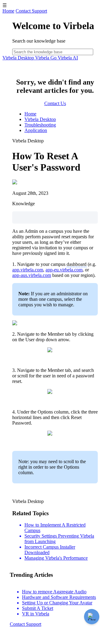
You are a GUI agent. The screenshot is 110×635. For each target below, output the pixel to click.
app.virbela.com (27, 269)
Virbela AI (68, 57)
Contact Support (31, 10)
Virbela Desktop (18, 57)
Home (8, 10)
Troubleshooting (40, 124)
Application (35, 130)
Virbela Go (46, 57)
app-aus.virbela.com (31, 275)
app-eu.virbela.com (64, 269)
